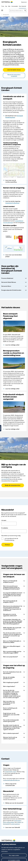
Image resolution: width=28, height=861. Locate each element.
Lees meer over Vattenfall (12, 827)
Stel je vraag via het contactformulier (10, 784)
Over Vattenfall (22, 6)
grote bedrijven (15, 824)
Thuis (2, 6)
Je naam (3, 520)
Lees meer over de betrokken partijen (13, 255)
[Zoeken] (25, 10)
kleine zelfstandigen (8, 822)
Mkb (9, 6)
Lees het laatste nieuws (14, 69)
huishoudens (17, 820)
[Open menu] (2, 10)
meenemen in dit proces (12, 203)
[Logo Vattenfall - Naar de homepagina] (7, 2)
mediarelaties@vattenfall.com (11, 780)
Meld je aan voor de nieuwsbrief (14, 803)
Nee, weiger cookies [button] (14, 855)
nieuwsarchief (5, 479)
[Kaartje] (14, 170)
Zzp (6, 6)
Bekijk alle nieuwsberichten (12, 485)
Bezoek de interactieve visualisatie (14, 75)
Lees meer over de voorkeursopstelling (11, 181)
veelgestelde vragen (10, 771)
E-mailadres (4, 528)
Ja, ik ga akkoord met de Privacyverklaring (11, 539)
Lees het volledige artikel (12, 345)
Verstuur (7, 544)
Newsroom (24, 2)
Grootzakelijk (14, 6)
